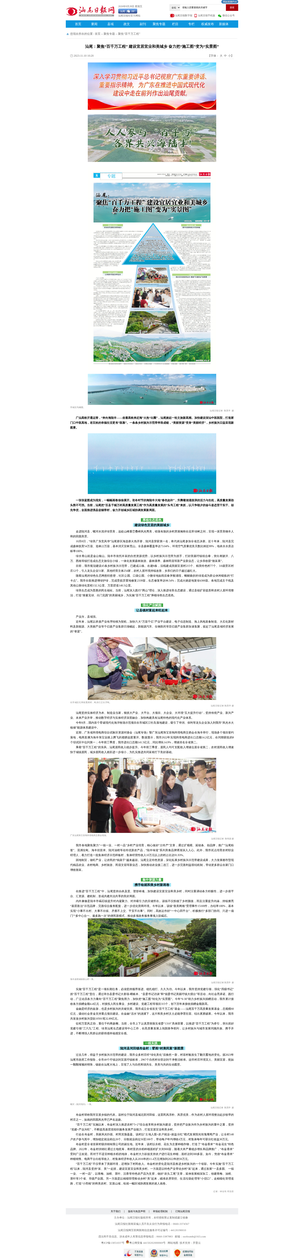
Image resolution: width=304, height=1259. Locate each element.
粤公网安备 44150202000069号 (147, 1242)
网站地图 (173, 1242)
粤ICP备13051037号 (112, 1242)
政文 (127, 24)
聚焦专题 (159, 24)
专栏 (191, 24)
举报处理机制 (160, 1211)
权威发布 (207, 24)
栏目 (175, 24)
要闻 (94, 24)
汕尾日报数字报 (183, 15)
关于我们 (116, 1211)
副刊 (143, 24)
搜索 (232, 7)
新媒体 (224, 24)
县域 (110, 24)
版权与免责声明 (136, 1211)
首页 (78, 24)
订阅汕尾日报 (182, 1211)
